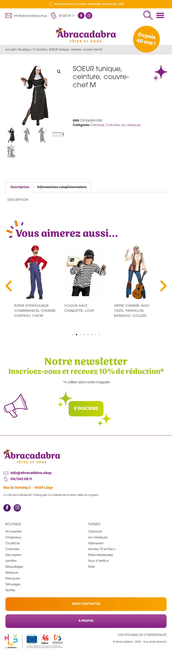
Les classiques (131, 125)
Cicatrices (12, 543)
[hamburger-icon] (161, 15)
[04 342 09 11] (53, 15)
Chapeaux (13, 537)
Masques (11, 572)
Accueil (10, 49)
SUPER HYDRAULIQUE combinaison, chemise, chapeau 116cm (35, 310)
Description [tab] (19, 187)
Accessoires (13, 531)
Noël (91, 566)
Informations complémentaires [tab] (62, 187)
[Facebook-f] (81, 15)
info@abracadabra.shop (30, 15)
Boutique (24, 49)
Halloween (96, 543)
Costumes (39, 49)
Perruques (12, 578)
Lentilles (10, 560)
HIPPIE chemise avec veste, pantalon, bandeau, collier (132, 310)
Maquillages (14, 566)
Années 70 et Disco (101, 549)
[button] (148, 15)
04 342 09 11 (66, 15)
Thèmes (94, 524)
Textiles (10, 590)
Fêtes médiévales (100, 555)
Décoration (13, 555)
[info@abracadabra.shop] (8, 15)
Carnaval (97, 125)
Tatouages (12, 584)
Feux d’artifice (98, 560)
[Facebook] (7, 508)
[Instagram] (17, 508)
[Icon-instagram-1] (89, 15)
